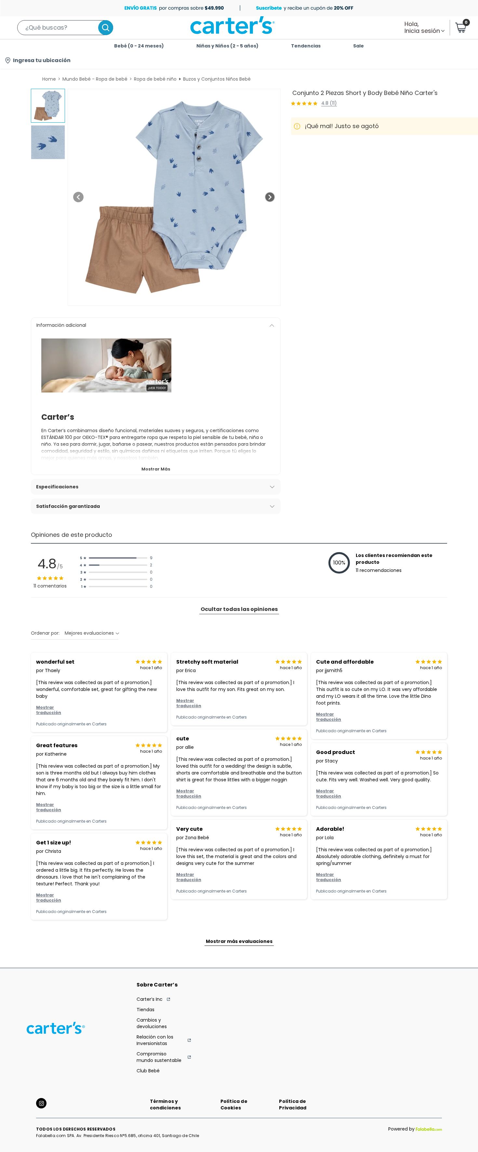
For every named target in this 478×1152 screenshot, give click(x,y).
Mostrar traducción (48, 710)
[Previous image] (78, 197)
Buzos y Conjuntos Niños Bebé (217, 79)
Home (49, 79)
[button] (65, 27)
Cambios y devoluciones (152, 1023)
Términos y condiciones (165, 1104)
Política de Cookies (233, 1104)
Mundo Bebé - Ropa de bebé (94, 79)
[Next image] (270, 197)
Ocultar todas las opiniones (239, 609)
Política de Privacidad (292, 1104)
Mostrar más (155, 469)
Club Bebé (148, 1070)
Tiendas (145, 1009)
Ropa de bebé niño (155, 79)
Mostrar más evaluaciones (239, 941)
